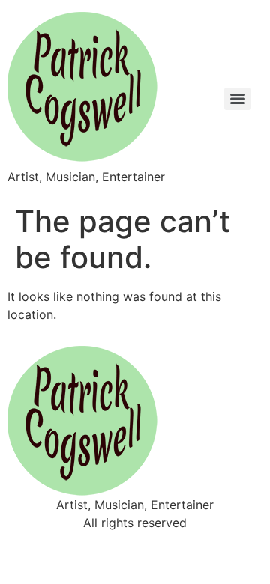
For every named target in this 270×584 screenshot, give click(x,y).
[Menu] (237, 99)
